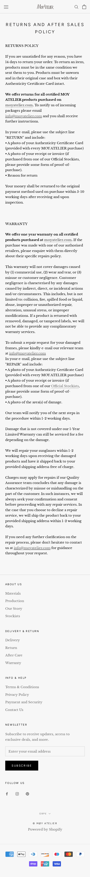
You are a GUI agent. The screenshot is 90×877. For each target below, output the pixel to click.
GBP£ (43, 813)
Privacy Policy (17, 695)
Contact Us (14, 710)
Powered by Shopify (45, 829)
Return (11, 648)
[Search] (76, 7)
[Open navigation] (6, 7)
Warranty (13, 663)
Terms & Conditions (22, 687)
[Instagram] (17, 793)
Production (14, 601)
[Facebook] (7, 793)
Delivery (12, 640)
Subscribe (22, 765)
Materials (13, 593)
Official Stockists (65, 386)
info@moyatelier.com (23, 116)
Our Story (13, 608)
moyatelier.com (19, 105)
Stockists (12, 616)
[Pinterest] (27, 793)
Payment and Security (23, 702)
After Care (13, 655)
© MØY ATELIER (45, 823)
